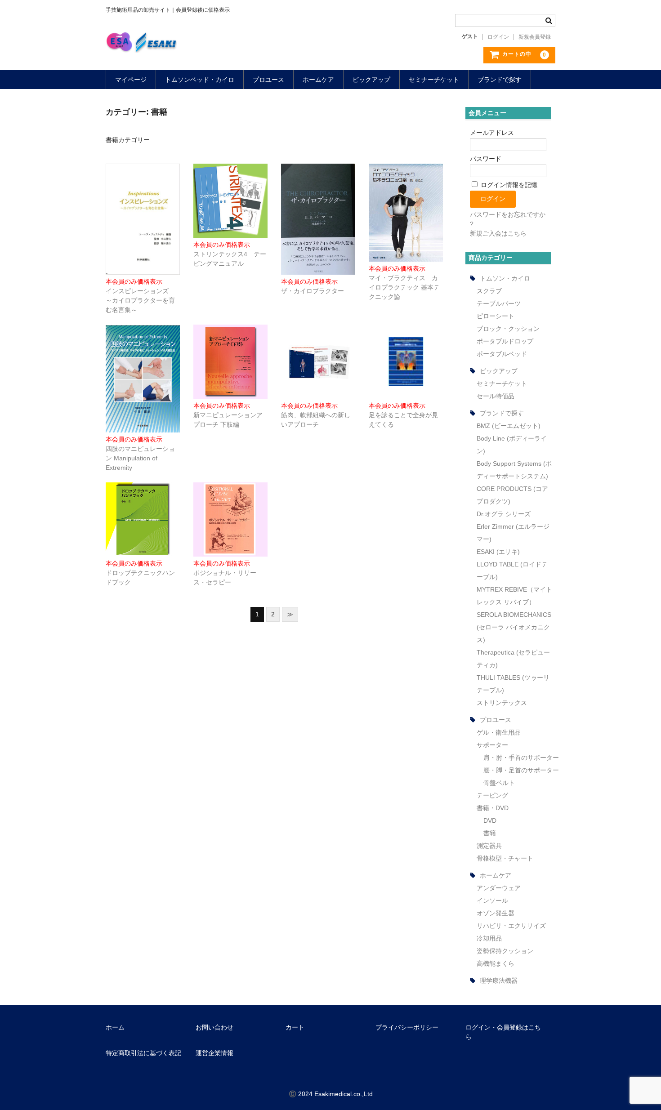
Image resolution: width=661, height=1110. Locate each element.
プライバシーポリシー (406, 1027)
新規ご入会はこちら (498, 233)
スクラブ (489, 290)
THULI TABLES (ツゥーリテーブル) (513, 684)
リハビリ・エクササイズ (511, 925)
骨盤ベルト (499, 782)
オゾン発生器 (495, 913)
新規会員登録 (534, 37)
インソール (492, 900)
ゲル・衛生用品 (499, 732)
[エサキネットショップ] (141, 43)
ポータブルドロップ (505, 341)
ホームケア (318, 79)
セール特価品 (495, 396)
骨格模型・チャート (505, 858)
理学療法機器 (499, 980)
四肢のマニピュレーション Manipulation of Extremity (140, 458)
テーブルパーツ (499, 303)
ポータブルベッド (502, 353)
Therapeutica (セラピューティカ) (513, 659)
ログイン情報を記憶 (508, 184)
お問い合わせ (214, 1027)
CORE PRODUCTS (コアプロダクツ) (512, 495)
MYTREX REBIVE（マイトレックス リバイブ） (514, 596)
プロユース (268, 79)
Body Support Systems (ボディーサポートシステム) (514, 470)
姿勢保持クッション (505, 950)
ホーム (115, 1027)
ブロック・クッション (508, 328)
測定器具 (489, 845)
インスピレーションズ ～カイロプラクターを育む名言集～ (140, 300)
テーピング (492, 795)
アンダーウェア (499, 888)
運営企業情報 (214, 1053)
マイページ (131, 79)
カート (295, 1027)
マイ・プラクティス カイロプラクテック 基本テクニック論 (404, 287)
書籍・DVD (493, 807)
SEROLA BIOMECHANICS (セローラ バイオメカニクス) (514, 627)
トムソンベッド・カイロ (199, 79)
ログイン (498, 37)
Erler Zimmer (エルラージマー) (513, 533)
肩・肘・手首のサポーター (521, 757)
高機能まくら (495, 963)
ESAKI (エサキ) (498, 551)
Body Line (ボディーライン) (512, 445)
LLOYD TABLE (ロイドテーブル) (512, 570)
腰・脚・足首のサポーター (521, 770)
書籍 (489, 833)
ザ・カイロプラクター (312, 290)
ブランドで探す (500, 79)
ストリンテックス (502, 702)
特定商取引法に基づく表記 (143, 1053)
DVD (489, 820)
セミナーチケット (434, 79)
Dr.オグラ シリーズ (504, 513)
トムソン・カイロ (505, 278)
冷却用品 (489, 938)
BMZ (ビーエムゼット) (508, 425)
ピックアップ (371, 79)
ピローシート (495, 316)
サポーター (492, 745)
